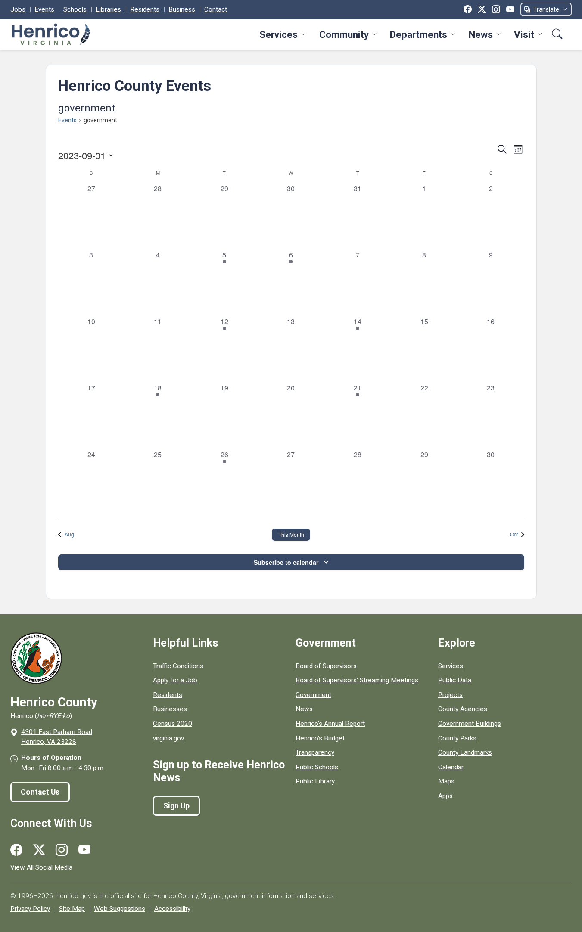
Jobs (17, 9)
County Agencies (462, 709)
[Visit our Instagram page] (62, 850)
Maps (446, 781)
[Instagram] (496, 9)
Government (313, 695)
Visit (524, 34)
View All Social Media (41, 867)
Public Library (315, 781)
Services (278, 34)
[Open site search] (557, 34)
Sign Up (176, 806)
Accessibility (172, 909)
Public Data (454, 680)
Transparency (315, 752)
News (481, 34)
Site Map (72, 909)
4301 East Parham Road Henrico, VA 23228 (56, 737)
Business (181, 9)
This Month (291, 534)
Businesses (170, 709)
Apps (445, 796)
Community (344, 34)
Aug (69, 534)
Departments (418, 34)
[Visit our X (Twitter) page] (39, 850)
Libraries (108, 9)
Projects (450, 695)
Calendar (451, 767)
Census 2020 (172, 724)
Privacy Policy (30, 909)
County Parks (457, 738)
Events (44, 9)
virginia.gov (168, 738)
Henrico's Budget (320, 738)
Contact (215, 9)
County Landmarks (465, 752)
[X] (482, 9)
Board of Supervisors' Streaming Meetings (357, 680)
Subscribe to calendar (286, 562)
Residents (144, 9)
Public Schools (317, 767)
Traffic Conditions (178, 666)
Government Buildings (469, 724)
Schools (75, 9)
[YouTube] (510, 9)
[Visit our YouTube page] (84, 850)
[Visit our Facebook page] (16, 850)
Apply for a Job (175, 680)
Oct (514, 534)
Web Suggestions (119, 909)
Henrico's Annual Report (330, 724)
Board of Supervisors (326, 666)
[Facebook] (468, 9)
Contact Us (40, 792)
